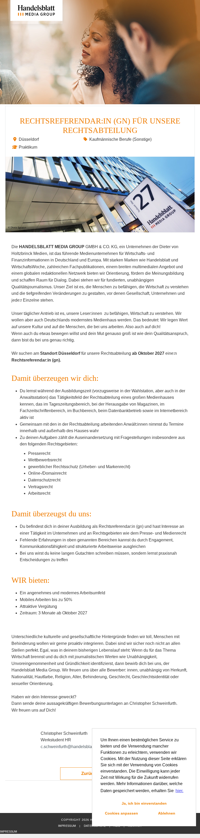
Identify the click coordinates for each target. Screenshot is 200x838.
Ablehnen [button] (166, 813)
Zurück (88, 773)
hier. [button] (179, 790)
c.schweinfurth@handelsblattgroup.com (77, 746)
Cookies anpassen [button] (121, 813)
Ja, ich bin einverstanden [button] (144, 803)
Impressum (67, 825)
